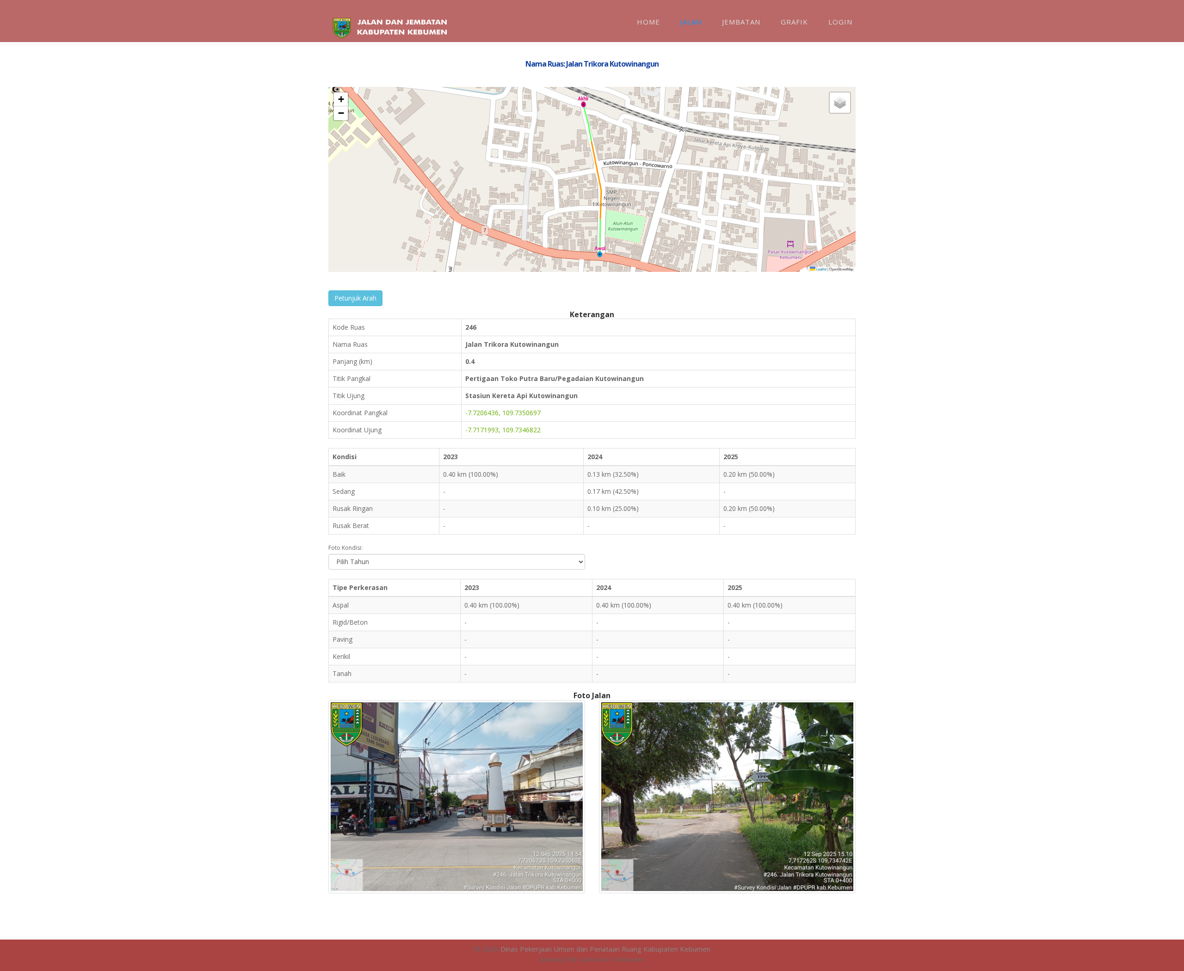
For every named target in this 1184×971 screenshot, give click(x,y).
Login (840, 21)
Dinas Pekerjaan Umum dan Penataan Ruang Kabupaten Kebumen (605, 948)
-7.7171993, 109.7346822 (503, 429)
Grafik (794, 21)
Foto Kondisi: (345, 548)
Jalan (691, 21)
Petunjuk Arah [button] (355, 298)
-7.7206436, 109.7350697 (503, 412)
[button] (599, 251)
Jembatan (741, 21)
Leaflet (820, 268)
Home (648, 21)
